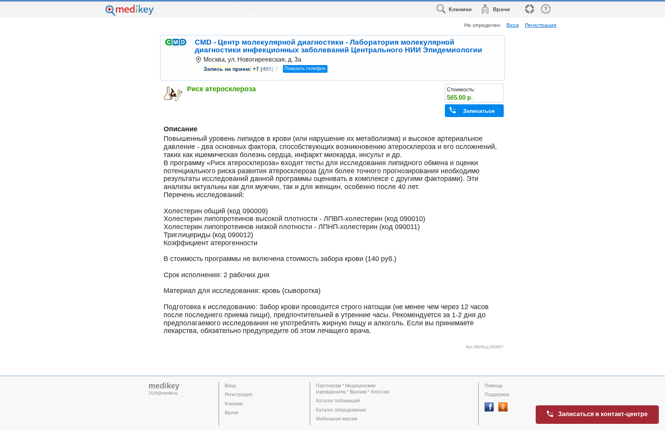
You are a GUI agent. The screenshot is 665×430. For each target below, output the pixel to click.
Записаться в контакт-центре (603, 414)
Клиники (234, 404)
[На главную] (129, 14)
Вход (512, 25)
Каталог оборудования (341, 410)
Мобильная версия (337, 419)
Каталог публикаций (338, 400)
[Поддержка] (529, 9)
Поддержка (497, 394)
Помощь (494, 385)
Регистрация (540, 25)
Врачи (231, 412)
